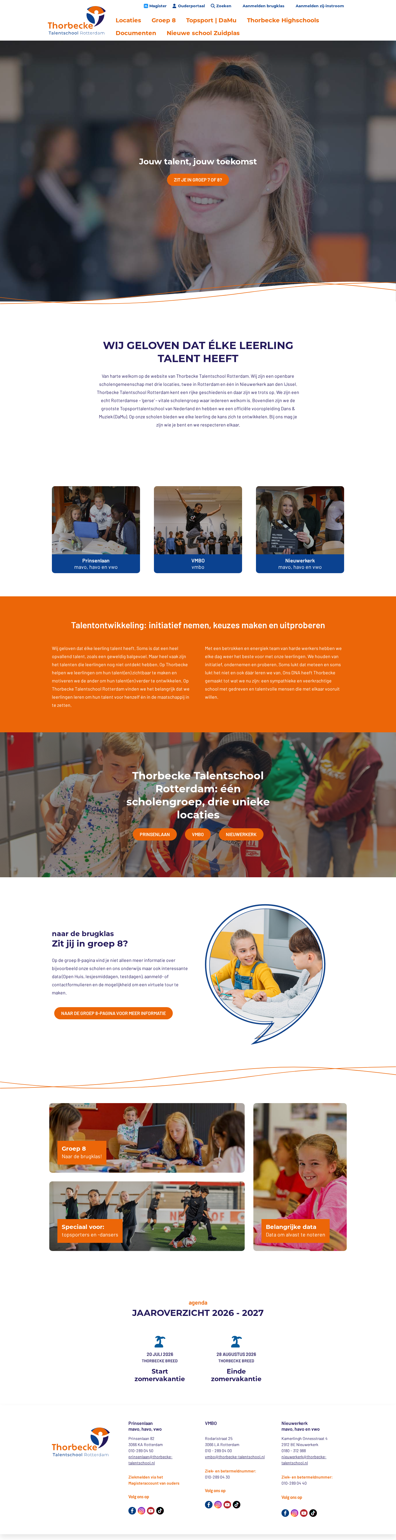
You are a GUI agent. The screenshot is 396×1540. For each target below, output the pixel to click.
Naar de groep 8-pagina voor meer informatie (113, 1013)
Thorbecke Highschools (283, 20)
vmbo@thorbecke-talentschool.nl (235, 1456)
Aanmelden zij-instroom (320, 5)
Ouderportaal (191, 5)
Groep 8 (164, 20)
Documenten (136, 33)
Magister (158, 5)
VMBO (198, 834)
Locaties (128, 20)
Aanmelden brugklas (263, 5)
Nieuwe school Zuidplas (203, 33)
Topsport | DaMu (211, 20)
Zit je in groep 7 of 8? (198, 179)
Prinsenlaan (155, 834)
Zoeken (223, 5)
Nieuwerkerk (241, 834)
